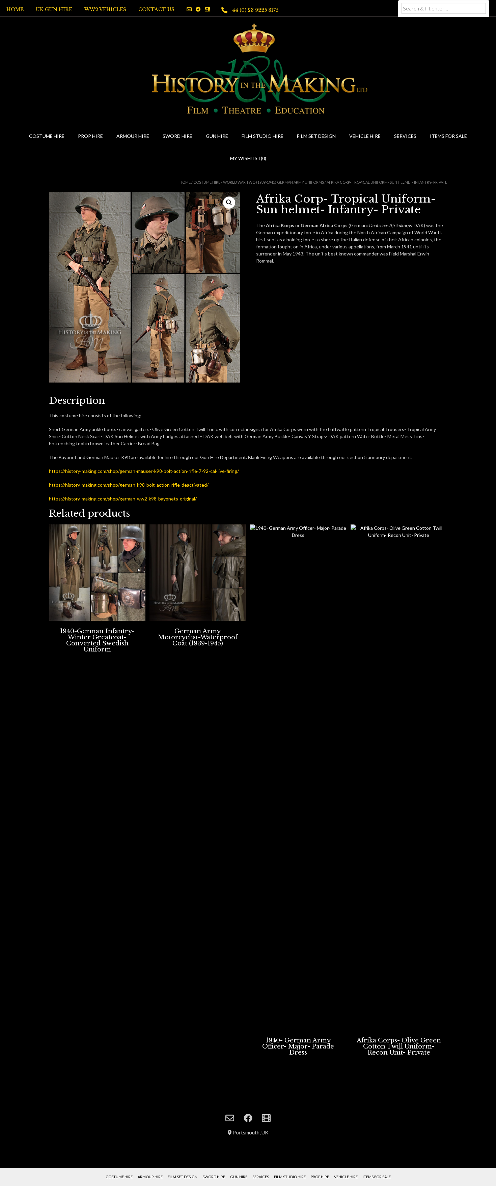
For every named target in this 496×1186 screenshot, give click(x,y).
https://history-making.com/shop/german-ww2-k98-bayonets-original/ (123, 498)
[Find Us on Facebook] (198, 9)
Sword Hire (177, 136)
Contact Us (156, 9)
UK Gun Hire (54, 9)
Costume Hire (46, 136)
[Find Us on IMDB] (207, 9)
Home (15, 9)
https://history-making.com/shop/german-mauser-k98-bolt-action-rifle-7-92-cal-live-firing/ (144, 471)
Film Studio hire (262, 136)
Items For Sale (448, 136)
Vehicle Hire (365, 136)
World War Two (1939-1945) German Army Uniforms (273, 182)
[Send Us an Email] (189, 9)
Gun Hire (217, 136)
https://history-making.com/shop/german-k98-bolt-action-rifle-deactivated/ (129, 485)
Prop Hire (90, 136)
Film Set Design (316, 136)
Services (405, 136)
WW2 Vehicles (105, 9)
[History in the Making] (248, 70)
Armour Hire (132, 136)
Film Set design (182, 1177)
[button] (229, 202)
